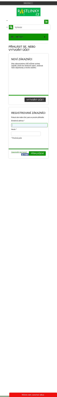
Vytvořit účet (35, 100)
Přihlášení (37, 153)
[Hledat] (11, 27)
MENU (18, 37)
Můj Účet (27, 3)
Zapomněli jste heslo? (19, 152)
